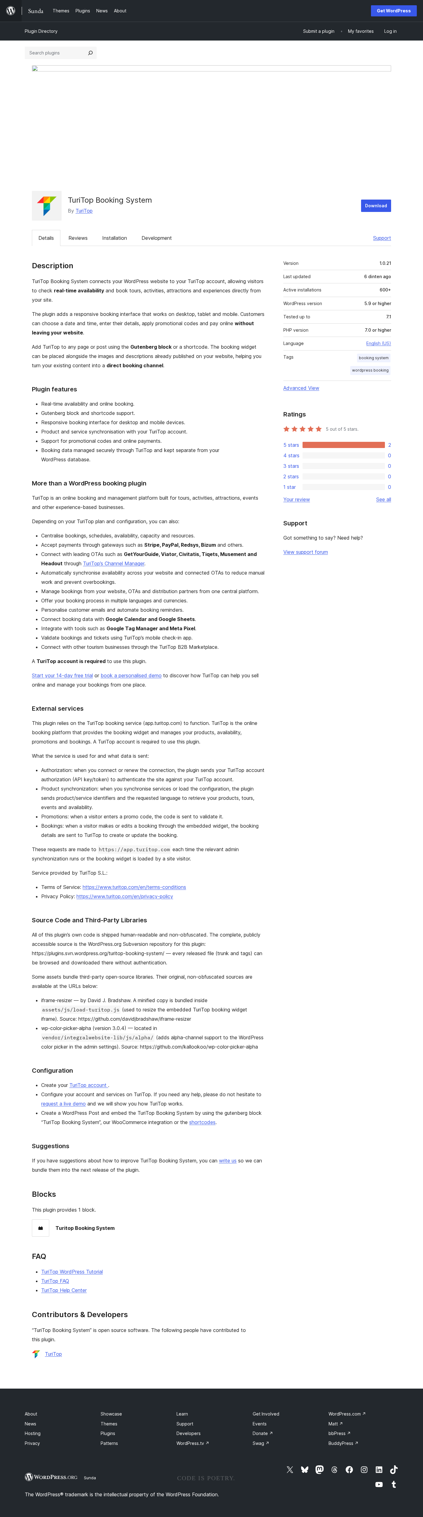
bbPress (340, 1433)
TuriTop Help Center (64, 1290)
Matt (336, 1423)
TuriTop (84, 211)
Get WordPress (394, 10)
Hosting (33, 1433)
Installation (114, 238)
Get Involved (266, 1413)
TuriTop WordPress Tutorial (72, 1272)
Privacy (32, 1443)
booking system (374, 358)
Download (376, 205)
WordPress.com (347, 1413)
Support (382, 238)
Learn (182, 1413)
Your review (296, 499)
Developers (189, 1433)
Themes (109, 1423)
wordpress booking (370, 370)
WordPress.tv (193, 1443)
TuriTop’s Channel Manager (113, 563)
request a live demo (63, 1104)
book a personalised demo (131, 675)
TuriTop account (88, 1085)
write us (228, 1160)
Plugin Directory (41, 31)
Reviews (78, 238)
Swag (261, 1443)
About (31, 1413)
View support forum (305, 552)
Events (260, 1423)
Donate (263, 1433)
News (30, 1423)
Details (46, 238)
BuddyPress (344, 1443)
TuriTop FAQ (55, 1281)
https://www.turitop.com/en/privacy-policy (124, 896)
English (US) (378, 343)
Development (157, 238)
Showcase (111, 1413)
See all (383, 499)
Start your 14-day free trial (62, 675)
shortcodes (202, 1122)
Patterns (109, 1443)
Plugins (108, 1433)
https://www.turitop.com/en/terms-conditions (134, 887)
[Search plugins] (90, 53)
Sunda (90, 1477)
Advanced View (301, 388)
